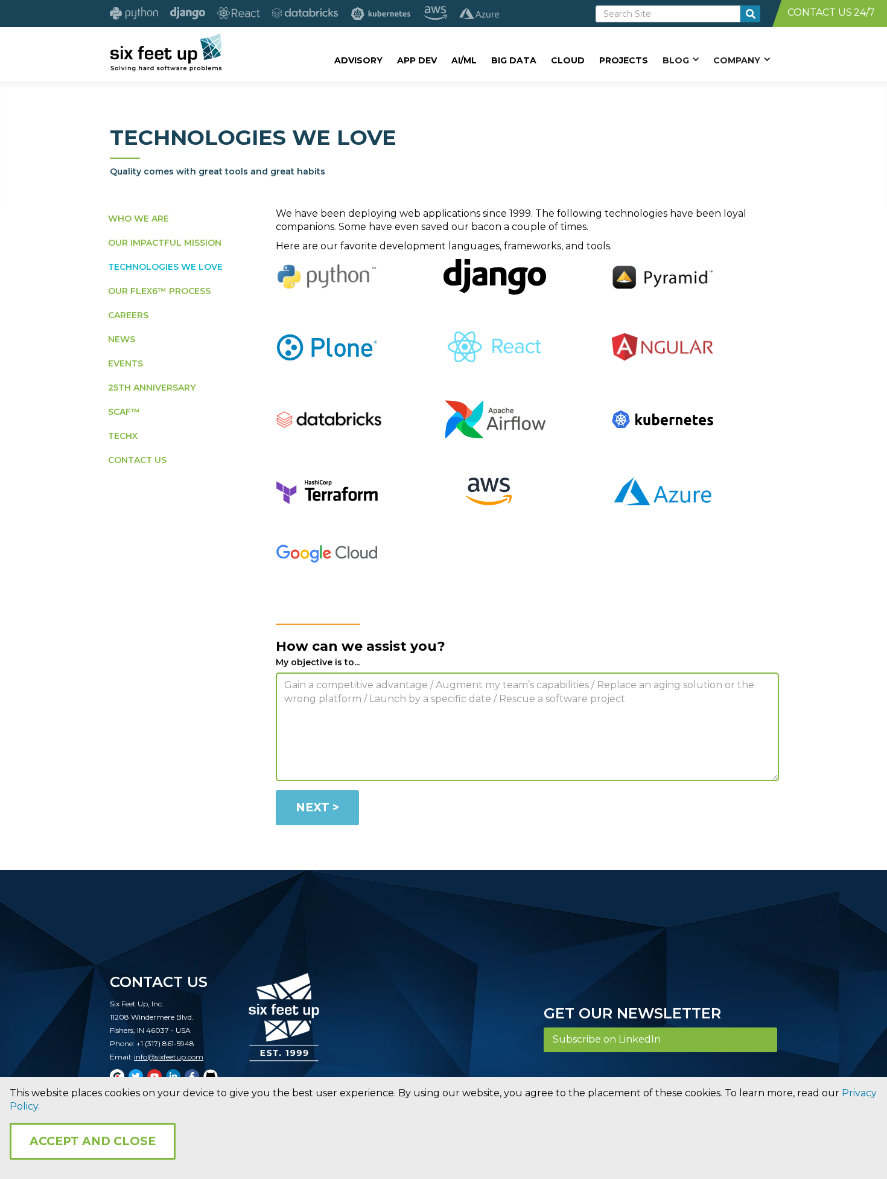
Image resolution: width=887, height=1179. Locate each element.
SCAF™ (124, 411)
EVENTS (125, 363)
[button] (680, 59)
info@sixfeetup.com (168, 1056)
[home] (165, 52)
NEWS (121, 339)
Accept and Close (93, 1141)
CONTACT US (137, 460)
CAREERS (128, 315)
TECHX (123, 435)
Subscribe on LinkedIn (607, 1039)
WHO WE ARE (138, 218)
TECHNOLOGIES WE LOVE (165, 266)
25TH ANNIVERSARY (152, 387)
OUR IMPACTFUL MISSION (164, 242)
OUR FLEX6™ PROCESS (159, 291)
